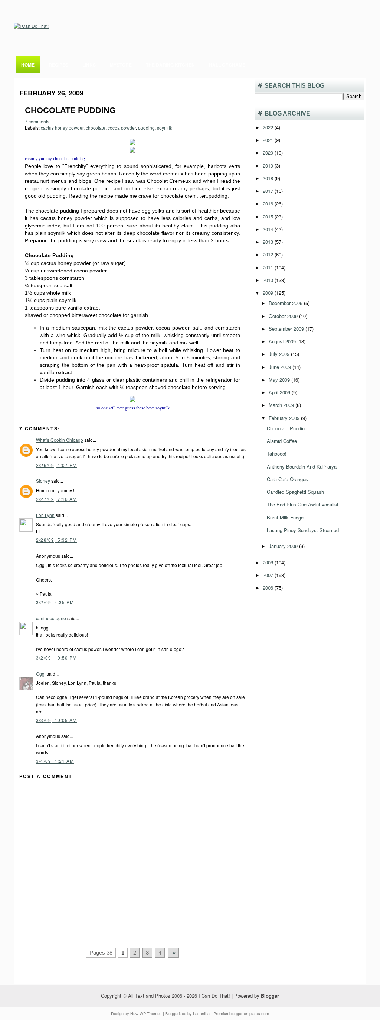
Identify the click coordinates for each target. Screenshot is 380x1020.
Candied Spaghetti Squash (295, 491)
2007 (269, 575)
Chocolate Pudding (70, 110)
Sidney (43, 480)
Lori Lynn (45, 515)
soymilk (164, 127)
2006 (269, 587)
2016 (269, 203)
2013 (269, 241)
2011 (269, 267)
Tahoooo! (276, 453)
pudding (146, 127)
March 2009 (282, 404)
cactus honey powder (62, 127)
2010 (269, 280)
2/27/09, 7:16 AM (56, 499)
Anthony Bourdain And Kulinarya (302, 466)
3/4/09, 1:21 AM (55, 761)
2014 (269, 229)
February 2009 (285, 417)
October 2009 (284, 316)
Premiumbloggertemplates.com (241, 1013)
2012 (269, 254)
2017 (269, 190)
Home (28, 64)
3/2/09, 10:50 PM (56, 657)
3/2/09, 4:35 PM (55, 602)
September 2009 (287, 328)
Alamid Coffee (282, 440)
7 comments (37, 121)
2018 (269, 178)
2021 (269, 139)
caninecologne (51, 618)
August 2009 (283, 341)
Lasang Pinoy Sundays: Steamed (303, 530)
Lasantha (201, 1013)
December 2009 (286, 303)
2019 (269, 165)
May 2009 (280, 379)
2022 (269, 127)
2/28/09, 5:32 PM (56, 540)
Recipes (58, 64)
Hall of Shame (227, 64)
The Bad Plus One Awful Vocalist (302, 504)
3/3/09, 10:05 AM (56, 720)
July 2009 (280, 353)
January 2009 (284, 546)
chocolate (95, 127)
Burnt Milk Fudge (285, 517)
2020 (269, 152)
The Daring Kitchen (170, 64)
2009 (269, 292)
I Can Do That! (214, 995)
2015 (269, 216)
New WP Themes (146, 1013)
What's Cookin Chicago (59, 440)
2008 (269, 562)
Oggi (41, 673)
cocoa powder (122, 127)
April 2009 (280, 392)
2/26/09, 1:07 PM (56, 465)
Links (89, 64)
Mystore (121, 64)
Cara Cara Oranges (287, 479)
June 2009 (280, 366)
